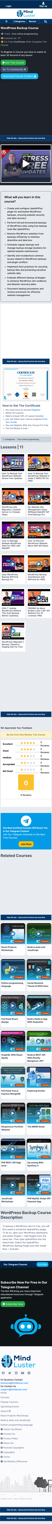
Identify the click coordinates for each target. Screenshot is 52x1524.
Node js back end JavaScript (15, 1420)
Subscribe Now (14, 1304)
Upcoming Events (10, 1406)
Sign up (43, 6)
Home (4, 1392)
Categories (19, 21)
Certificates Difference (15, 1461)
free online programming (28, 439)
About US (8, 1443)
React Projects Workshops (14, 1415)
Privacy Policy (10, 1438)
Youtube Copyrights (13, 1447)
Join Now (42, 1264)
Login (8, 6)
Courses (5, 1397)
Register (36, 410)
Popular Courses (9, 1402)
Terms (6, 1457)
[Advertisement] (26, 108)
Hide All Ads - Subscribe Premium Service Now (26, 138)
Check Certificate (12, 1429)
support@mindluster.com (14, 1389)
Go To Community (13, 69)
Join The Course (14, 62)
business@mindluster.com (14, 1383)
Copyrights (9, 1452)
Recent (32, 21)
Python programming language (17, 1425)
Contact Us (9, 1434)
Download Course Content (18, 76)
